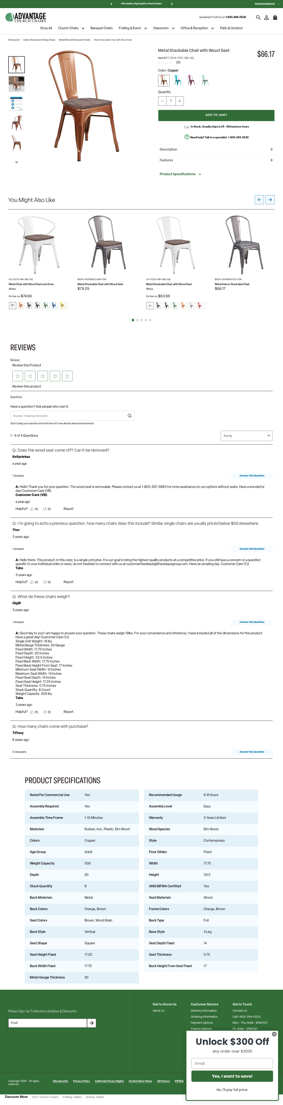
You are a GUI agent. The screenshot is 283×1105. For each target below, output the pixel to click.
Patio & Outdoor (231, 28)
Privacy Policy (81, 1081)
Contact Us (240, 1011)
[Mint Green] (205, 80)
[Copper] (164, 80)
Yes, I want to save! (232, 1076)
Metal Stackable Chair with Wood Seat (100, 284)
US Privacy (163, 1081)
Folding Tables (72, 1097)
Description (168, 149)
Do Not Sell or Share (140, 1081)
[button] (16, 64)
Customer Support (265, 4)
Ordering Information (204, 1017)
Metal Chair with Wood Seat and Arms (31, 284)
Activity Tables (95, 1097)
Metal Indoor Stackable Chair (232, 284)
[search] (258, 17)
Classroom (161, 28)
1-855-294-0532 (236, 17)
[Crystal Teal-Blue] (177, 80)
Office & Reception (194, 28)
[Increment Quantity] (179, 101)
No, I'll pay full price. (232, 1089)
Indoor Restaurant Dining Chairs (39, 40)
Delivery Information (204, 1011)
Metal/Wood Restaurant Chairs (75, 40)
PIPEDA (179, 1081)
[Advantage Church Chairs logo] (25, 17)
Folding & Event (130, 28)
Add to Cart (216, 115)
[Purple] (191, 80)
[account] (266, 17)
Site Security (60, 1081)
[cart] (275, 19)
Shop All (46, 28)
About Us (158, 1011)
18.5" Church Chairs (45, 1097)
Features (166, 160)
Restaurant (14, 40)
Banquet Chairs (102, 28)
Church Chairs (68, 28)
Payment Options (202, 1023)
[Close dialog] (274, 1034)
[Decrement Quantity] (162, 101)
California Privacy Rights (109, 1081)
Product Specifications (177, 174)
